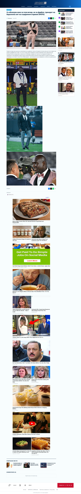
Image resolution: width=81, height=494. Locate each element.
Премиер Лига (10, 194)
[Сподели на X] (51, 18)
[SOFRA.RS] (25, 485)
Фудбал (23, 6)
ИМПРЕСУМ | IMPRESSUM (33, 489)
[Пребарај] (70, 6)
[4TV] (10, 485)
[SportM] (14, 485)
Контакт (24, 489)
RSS (57, 489)
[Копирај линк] (55, 18)
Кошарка (29, 6)
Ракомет (36, 6)
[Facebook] (66, 485)
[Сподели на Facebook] (49, 18)
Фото (48, 6)
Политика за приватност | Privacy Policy (47, 489)
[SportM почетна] (40, 3)
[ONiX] (30, 485)
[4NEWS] (20, 485)
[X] (69, 485)
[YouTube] (71, 485)
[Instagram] (67, 485)
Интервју (54, 6)
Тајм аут (43, 6)
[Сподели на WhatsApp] (53, 18)
